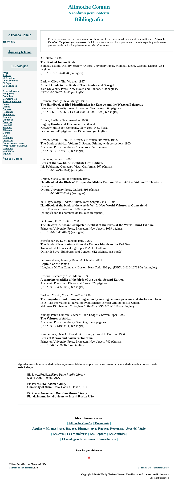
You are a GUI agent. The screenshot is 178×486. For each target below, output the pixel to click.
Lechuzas (8, 140)
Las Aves (58, 433)
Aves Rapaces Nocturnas (107, 428)
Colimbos (8, 96)
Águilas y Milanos (19, 52)
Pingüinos (8, 93)
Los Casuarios (10, 80)
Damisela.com (106, 439)
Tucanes (7, 127)
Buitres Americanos (13, 143)
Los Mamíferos (77, 433)
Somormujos (10, 99)
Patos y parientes (12, 101)
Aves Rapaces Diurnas (15, 145)
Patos (6, 104)
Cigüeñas (8, 119)
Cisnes (6, 106)
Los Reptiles (98, 433)
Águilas (7, 153)
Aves (5, 73)
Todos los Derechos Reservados (153, 467)
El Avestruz (9, 78)
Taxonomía (9, 41)
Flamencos (9, 114)
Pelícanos (8, 112)
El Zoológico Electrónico (78, 439)
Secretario (8, 151)
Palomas (7, 125)
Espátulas (8, 138)
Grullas (7, 117)
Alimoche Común (19, 35)
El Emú (7, 83)
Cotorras (7, 122)
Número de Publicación (20, 467)
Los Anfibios (117, 433)
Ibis (5, 135)
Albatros (7, 130)
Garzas (6, 132)
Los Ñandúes (10, 86)
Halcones (8, 148)
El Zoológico (19, 66)
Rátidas (7, 75)
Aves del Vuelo (11, 91)
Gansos (7, 109)
